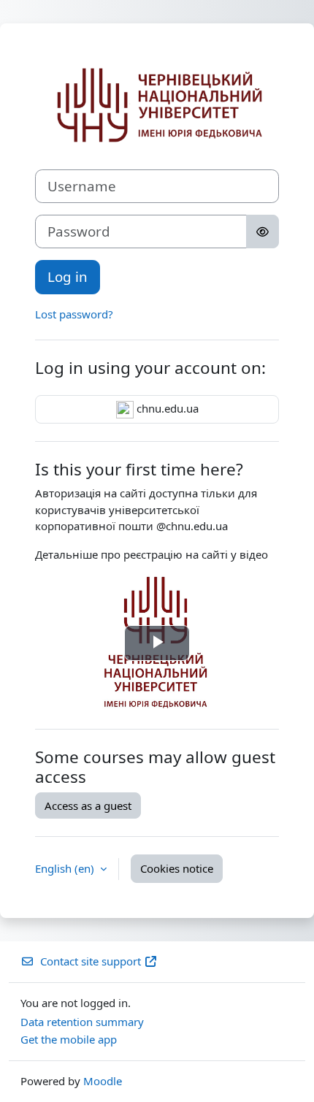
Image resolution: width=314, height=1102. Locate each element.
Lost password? (74, 314)
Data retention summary (82, 1021)
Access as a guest (88, 805)
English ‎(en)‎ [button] (66, 868)
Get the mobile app (68, 1039)
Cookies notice (176, 868)
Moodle (102, 1081)
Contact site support (90, 961)
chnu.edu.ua (166, 408)
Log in (67, 276)
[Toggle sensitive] (262, 231)
